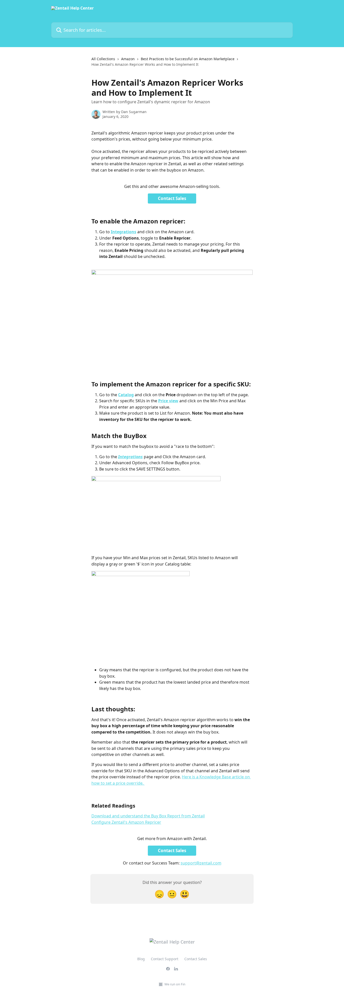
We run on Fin (174, 984)
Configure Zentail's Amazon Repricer (126, 822)
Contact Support (164, 958)
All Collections (103, 58)
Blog (141, 958)
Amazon (128, 58)
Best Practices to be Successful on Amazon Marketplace (187, 58)
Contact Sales (172, 198)
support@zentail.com (201, 863)
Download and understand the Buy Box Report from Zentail (148, 816)
